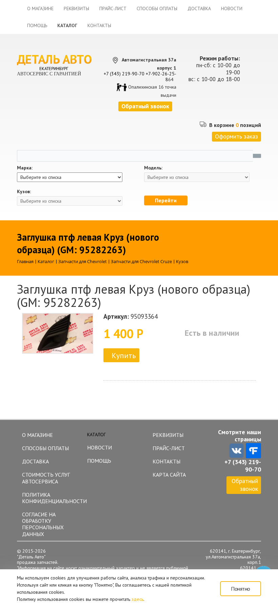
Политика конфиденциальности (51, 497)
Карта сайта (169, 474)
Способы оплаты (157, 8)
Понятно (240, 588)
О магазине (40, 8)
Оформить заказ (236, 136)
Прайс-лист (112, 8)
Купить (124, 355)
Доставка (199, 8)
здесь (137, 599)
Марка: (25, 168)
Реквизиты (76, 8)
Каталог (67, 25)
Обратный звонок (245, 485)
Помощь (37, 25)
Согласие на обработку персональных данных (43, 524)
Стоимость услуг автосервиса (46, 477)
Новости (231, 8)
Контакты (99, 25)
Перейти (166, 200)
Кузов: (24, 192)
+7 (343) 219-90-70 (124, 74)
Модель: (153, 168)
